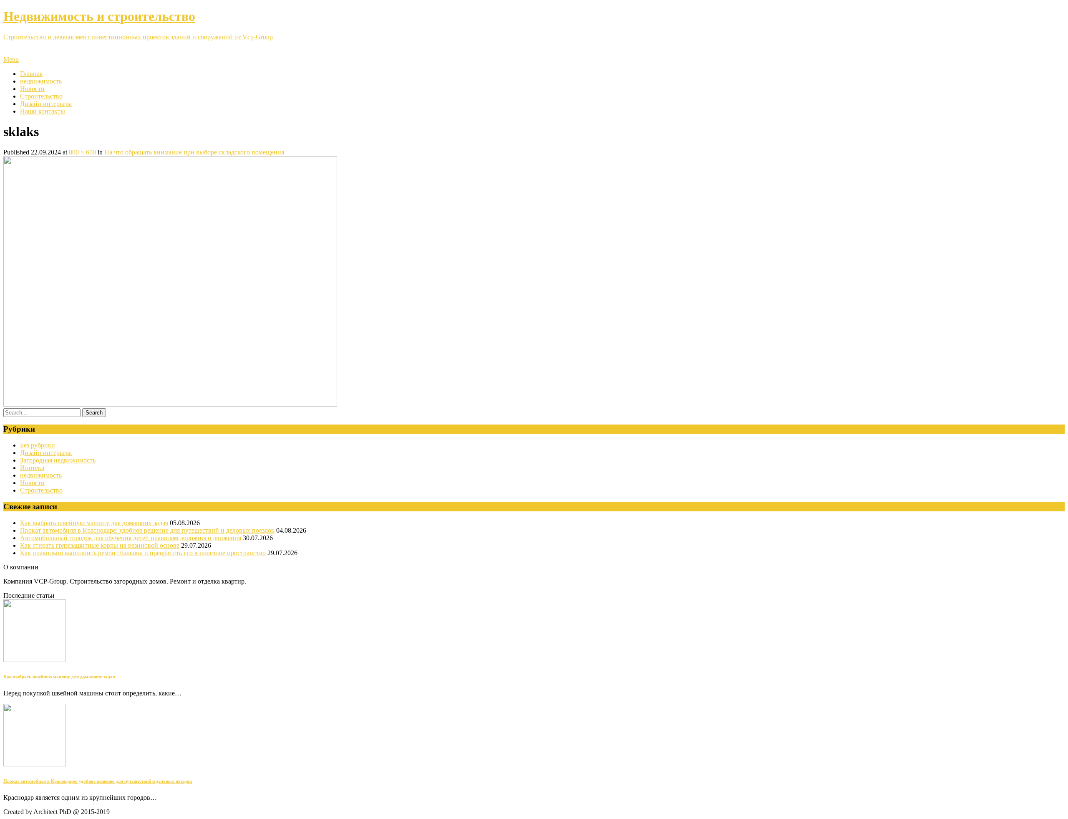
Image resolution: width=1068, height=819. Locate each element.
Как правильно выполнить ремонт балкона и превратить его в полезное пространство (143, 552)
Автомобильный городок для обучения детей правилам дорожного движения (130, 537)
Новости (32, 88)
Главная (31, 73)
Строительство (41, 96)
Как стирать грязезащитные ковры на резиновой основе (99, 545)
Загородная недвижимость (58, 460)
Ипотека (32, 467)
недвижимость (41, 81)
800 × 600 (82, 152)
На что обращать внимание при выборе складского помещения (194, 152)
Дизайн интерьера (46, 103)
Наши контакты (42, 111)
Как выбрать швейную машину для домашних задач (94, 522)
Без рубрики (37, 445)
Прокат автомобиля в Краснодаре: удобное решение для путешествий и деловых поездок (147, 530)
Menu (11, 59)
